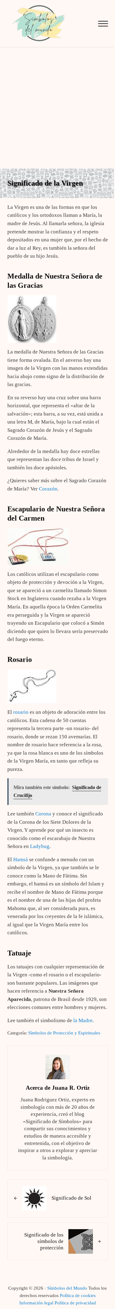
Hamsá (20, 859)
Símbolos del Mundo (67, 1288)
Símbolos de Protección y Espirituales (64, 1032)
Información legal (36, 1302)
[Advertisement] (57, 108)
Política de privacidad (75, 1302)
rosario (21, 712)
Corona (43, 814)
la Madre (83, 1020)
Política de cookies (78, 1295)
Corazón (48, 489)
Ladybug (39, 846)
